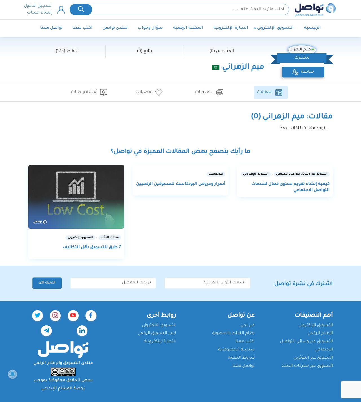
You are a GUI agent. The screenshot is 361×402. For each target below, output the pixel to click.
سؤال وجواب (150, 28)
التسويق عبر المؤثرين (313, 358)
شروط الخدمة (241, 358)
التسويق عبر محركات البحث (307, 366)
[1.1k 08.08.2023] (76, 197)
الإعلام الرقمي (320, 333)
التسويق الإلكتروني (275, 28)
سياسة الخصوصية (236, 350)
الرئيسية (312, 28)
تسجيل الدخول (38, 6)
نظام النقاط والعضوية (233, 333)
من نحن (248, 325)
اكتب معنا (82, 28)
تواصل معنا (51, 28)
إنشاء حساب (39, 13)
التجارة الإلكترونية (230, 28)
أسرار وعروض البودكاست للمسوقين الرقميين (180, 184)
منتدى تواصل (115, 28)
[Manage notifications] (12, 374)
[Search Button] (81, 9)
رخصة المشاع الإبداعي (63, 389)
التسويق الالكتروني (159, 325)
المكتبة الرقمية (188, 28)
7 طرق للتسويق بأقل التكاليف (92, 247)
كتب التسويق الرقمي (157, 333)
